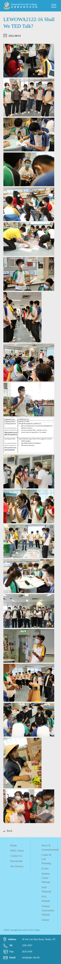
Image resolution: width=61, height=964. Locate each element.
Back (9, 830)
